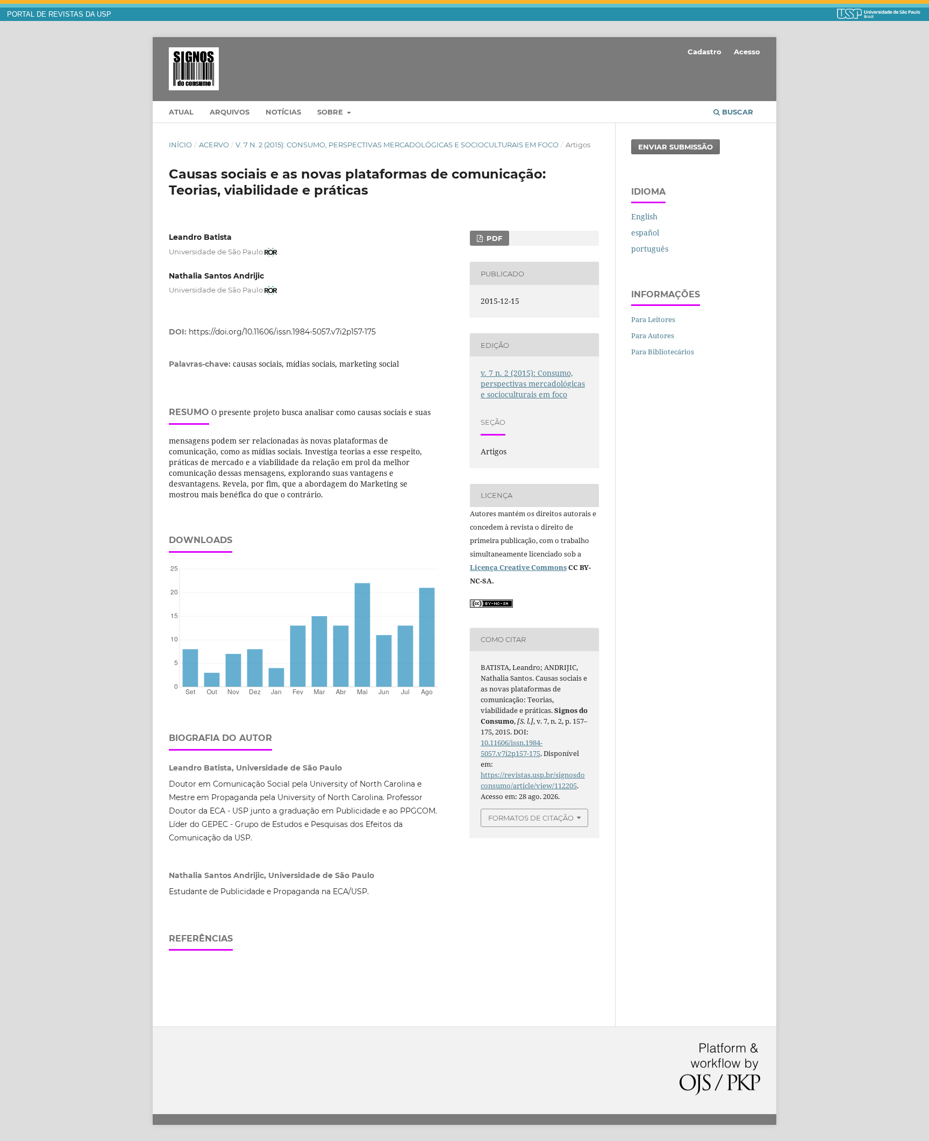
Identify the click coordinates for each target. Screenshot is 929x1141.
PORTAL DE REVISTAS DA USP (59, 14)
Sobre (331, 112)
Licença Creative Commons (518, 567)
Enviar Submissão (675, 146)
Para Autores (652, 335)
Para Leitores (653, 319)
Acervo (214, 144)
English (644, 216)
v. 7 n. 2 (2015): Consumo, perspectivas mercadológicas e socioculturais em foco (397, 144)
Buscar (736, 112)
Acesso (747, 51)
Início (180, 144)
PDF (493, 238)
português (649, 249)
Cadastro (704, 51)
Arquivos (229, 112)
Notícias (283, 112)
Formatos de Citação (531, 818)
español (645, 232)
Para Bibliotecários (662, 351)
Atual (181, 112)
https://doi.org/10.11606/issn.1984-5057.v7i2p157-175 (282, 332)
